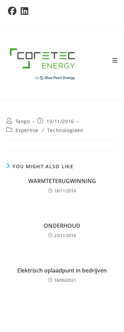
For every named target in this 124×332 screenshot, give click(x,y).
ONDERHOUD (62, 225)
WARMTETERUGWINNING (62, 181)
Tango (23, 121)
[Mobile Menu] (115, 60)
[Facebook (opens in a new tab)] (13, 11)
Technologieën (65, 130)
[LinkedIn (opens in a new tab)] (24, 11)
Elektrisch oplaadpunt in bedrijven (62, 270)
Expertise (27, 130)
